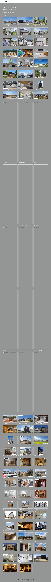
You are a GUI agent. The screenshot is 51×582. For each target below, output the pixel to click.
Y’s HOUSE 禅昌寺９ (6, 541)
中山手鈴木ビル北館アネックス (37, 455)
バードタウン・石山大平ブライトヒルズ (39, 36)
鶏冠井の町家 (20, 466)
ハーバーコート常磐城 (6, 25)
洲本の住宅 (35, 541)
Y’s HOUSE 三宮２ (36, 530)
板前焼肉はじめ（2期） (6, 287)
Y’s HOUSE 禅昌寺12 (6, 477)
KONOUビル (35, 89)
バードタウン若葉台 (20, 68)
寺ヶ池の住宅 (20, 541)
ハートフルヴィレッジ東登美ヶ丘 (22, 423)
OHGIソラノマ (5, 509)
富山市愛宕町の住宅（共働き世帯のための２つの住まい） (10, 456)
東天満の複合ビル (5, 350)
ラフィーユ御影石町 (36, 509)
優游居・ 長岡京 (20, 477)
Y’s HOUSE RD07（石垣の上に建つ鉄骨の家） (39, 423)
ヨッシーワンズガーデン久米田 (22, 25)
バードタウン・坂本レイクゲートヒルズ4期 (23, 225)
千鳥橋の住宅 (20, 89)
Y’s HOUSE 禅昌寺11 (21, 509)
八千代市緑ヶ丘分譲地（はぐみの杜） (38, 350)
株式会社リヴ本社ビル (21, 455)
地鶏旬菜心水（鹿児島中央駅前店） (22, 530)
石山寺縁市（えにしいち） (37, 25)
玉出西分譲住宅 (35, 162)
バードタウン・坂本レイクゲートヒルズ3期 (8, 89)
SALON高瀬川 (20, 57)
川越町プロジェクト (36, 444)
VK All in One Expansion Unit (31, 580)
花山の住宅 (4, 68)
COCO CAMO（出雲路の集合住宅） (23, 162)
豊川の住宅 (4, 562)
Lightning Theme (25, 580)
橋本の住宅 (35, 562)
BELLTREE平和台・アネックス (37, 287)
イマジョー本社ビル (36, 57)
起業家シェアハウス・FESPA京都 (38, 477)
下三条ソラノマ (20, 498)
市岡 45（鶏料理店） (36, 225)
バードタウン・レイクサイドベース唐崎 (8, 57)
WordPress (21, 580)
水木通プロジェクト (5, 498)
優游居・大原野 (20, 444)
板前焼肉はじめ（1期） (21, 287)
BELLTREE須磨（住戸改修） (6, 466)
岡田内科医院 (5, 162)
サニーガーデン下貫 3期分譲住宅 (38, 68)
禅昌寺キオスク (35, 498)
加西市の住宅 (20, 36)
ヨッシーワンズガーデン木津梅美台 (7, 225)
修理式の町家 (35, 466)
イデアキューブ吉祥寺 (6, 36)
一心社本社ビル (20, 350)
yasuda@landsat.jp (5, 15)
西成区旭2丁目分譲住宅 (36, 78)
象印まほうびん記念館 (21, 562)
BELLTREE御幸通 (5, 444)
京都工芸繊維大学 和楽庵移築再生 (7, 78)
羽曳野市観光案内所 (5, 423)
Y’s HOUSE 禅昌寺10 (6, 530)
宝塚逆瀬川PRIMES (20, 78)
